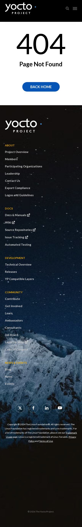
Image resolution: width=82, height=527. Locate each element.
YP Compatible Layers (19, 279)
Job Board (11, 334)
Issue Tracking (14, 237)
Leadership (12, 173)
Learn (9, 313)
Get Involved (13, 306)
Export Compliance (17, 188)
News (8, 376)
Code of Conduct (16, 349)
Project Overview (16, 152)
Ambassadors (14, 320)
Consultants (13, 327)
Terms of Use (46, 441)
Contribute (12, 298)
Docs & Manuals (15, 215)
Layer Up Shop (14, 342)
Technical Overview (18, 264)
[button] (75, 8)
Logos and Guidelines (19, 195)
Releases (11, 271)
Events (9, 383)
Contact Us (12, 180)
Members (11, 159)
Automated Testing (18, 244)
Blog (8, 369)
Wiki (8, 222)
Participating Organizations (23, 166)
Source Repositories (18, 229)
